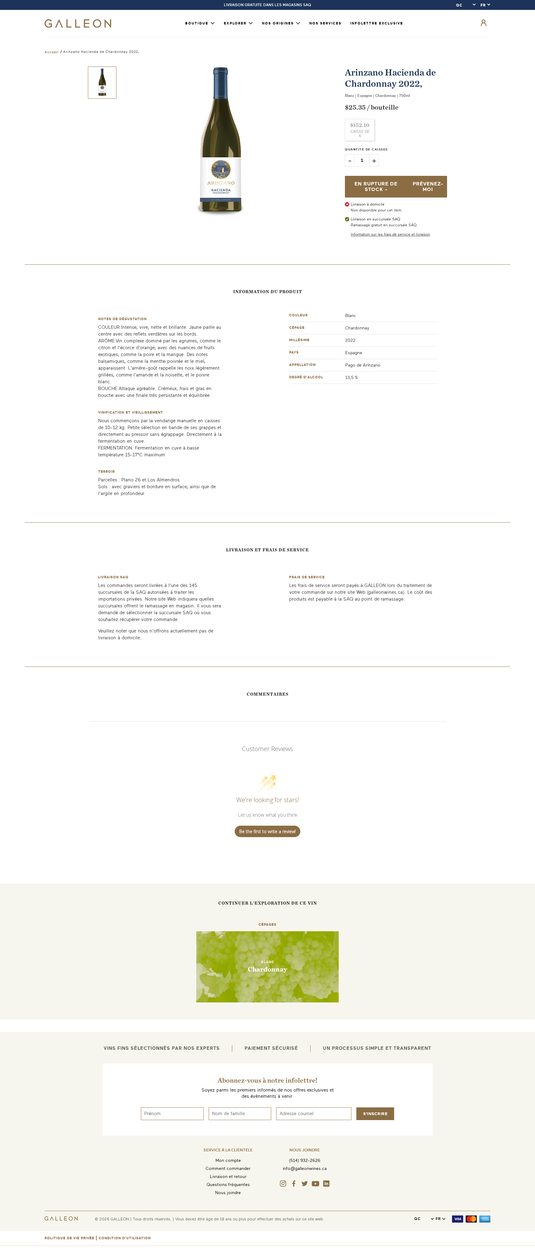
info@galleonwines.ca (305, 1168)
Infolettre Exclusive (376, 23)
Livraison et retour (228, 1176)
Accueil (52, 52)
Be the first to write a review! (267, 831)
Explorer (235, 23)
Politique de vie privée (69, 1238)
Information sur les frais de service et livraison (390, 234)
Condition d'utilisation (125, 1238)
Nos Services (325, 23)
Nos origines (278, 23)
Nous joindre (228, 1192)
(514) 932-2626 (304, 1160)
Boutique (196, 23)
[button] (102, 83)
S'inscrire (375, 1113)
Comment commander (228, 1168)
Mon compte (228, 1160)
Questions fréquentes (228, 1184)
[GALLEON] (78, 26)
